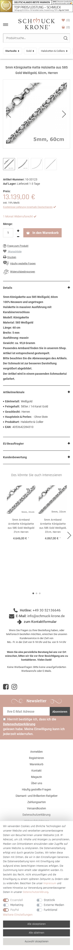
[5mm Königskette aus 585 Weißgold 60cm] (36, 114)
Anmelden (36, 751)
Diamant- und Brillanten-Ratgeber (37, 795)
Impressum (49, 883)
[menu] (5, 24)
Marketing (16, 905)
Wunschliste (68, 20)
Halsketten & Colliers (53, 50)
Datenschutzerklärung (36, 814)
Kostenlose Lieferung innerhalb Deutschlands (28, 207)
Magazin (36, 776)
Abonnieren (59, 711)
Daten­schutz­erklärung (35, 892)
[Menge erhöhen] (18, 231)
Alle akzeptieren (36, 924)
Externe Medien (54, 905)
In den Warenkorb (45, 233)
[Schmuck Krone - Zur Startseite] (36, 23)
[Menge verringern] (18, 237)
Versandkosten (36, 808)
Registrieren (36, 758)
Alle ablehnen (36, 933)
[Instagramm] (14, 687)
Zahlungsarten (36, 802)
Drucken (11, 257)
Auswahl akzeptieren (36, 941)
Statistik (49, 900)
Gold (28, 50)
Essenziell (16, 900)
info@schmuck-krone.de (46, 616)
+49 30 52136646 (47, 610)
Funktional (50, 910)
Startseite (11, 50)
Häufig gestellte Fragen (36, 789)
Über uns (36, 783)
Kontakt (36, 770)
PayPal (14, 910)
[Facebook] (6, 687)
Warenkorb (68, 27)
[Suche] (65, 38)
